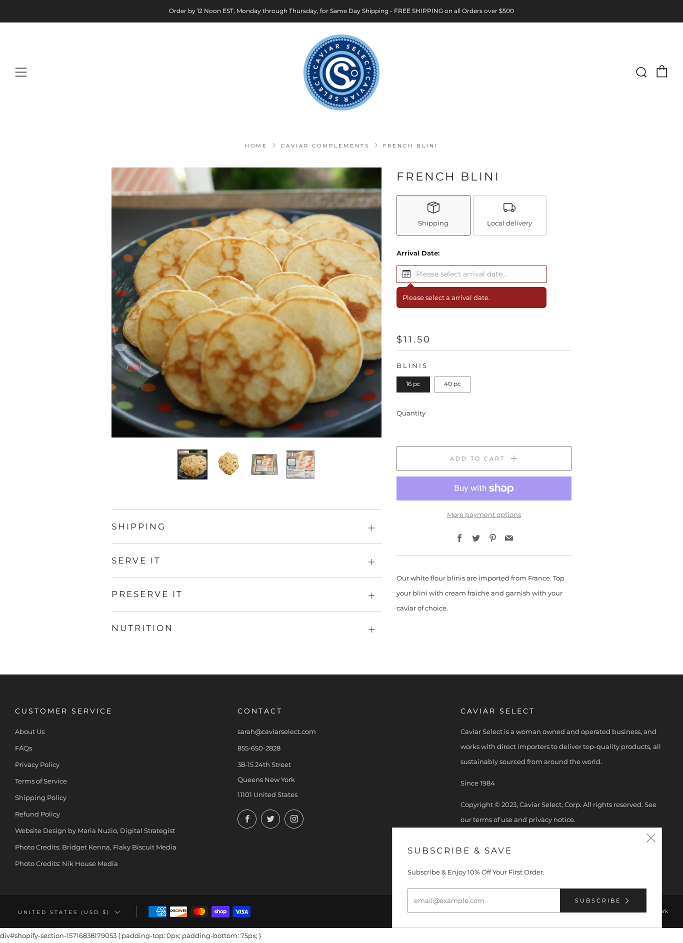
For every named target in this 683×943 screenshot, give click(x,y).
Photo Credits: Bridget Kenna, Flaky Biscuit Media (95, 847)
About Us (29, 732)
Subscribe (598, 900)
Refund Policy (37, 814)
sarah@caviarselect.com (277, 732)
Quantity (411, 413)
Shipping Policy (40, 798)
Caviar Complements (325, 145)
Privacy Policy (37, 764)
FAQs (23, 748)
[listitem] (433, 215)
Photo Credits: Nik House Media (66, 864)
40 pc (452, 384)
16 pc (413, 384)
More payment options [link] (484, 514)
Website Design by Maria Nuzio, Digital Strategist (95, 830)
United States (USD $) (64, 912)
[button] (471, 274)
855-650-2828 (259, 748)
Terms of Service (41, 781)
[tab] (193, 465)
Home (256, 145)
